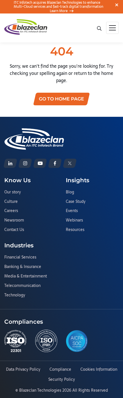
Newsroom (14, 220)
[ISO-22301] (15, 341)
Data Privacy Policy (23, 369)
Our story (12, 192)
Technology (14, 295)
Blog (70, 192)
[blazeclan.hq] (55, 163)
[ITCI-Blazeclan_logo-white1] (34, 131)
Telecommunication (22, 286)
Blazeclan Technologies (40, 390)
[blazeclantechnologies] (25, 163)
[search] (99, 28)
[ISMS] (46, 341)
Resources (75, 230)
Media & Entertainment (25, 276)
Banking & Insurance (22, 267)
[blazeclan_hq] (70, 163)
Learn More (59, 11)
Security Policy (61, 380)
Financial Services (20, 257)
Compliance (60, 369)
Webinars (74, 220)
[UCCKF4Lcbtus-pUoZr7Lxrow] (40, 163)
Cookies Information (98, 369)
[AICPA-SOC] (77, 341)
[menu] (112, 28)
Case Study (76, 202)
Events (72, 211)
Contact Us (14, 230)
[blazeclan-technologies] (10, 163)
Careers (11, 211)
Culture (11, 202)
